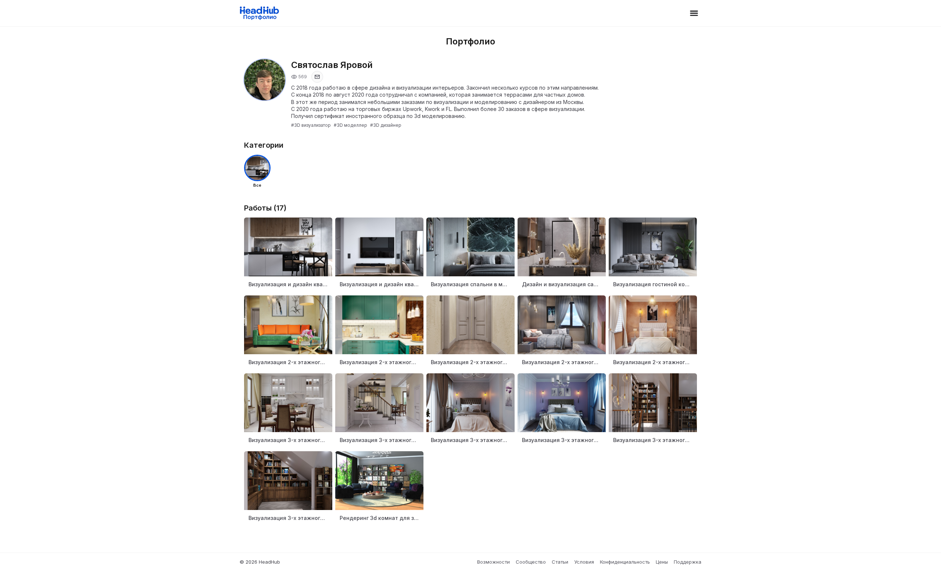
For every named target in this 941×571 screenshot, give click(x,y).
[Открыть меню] (694, 13)
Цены (662, 562)
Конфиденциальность (625, 562)
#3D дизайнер (385, 125)
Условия (584, 562)
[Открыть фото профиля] (264, 79)
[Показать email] (317, 77)
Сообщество (531, 562)
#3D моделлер (350, 125)
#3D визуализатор (311, 125)
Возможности (493, 562)
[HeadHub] (259, 13)
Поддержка (687, 562)
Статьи (560, 562)
